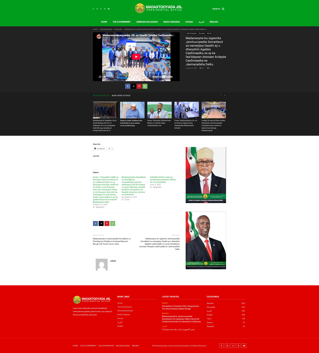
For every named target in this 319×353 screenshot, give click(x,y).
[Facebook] (93, 9)
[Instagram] (97, 9)
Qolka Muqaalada (106, 29)
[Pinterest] (139, 86)
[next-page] (225, 95)
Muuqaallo (118, 29)
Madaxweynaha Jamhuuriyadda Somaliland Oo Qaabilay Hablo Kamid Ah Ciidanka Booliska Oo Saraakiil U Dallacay (181, 319)
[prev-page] (221, 95)
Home (95, 29)
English (165, 303)
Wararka (209, 33)
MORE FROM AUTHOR (121, 95)
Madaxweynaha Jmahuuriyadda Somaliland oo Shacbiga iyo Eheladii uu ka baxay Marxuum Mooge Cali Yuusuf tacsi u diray (112, 241)
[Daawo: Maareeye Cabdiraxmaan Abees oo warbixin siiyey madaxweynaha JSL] (159, 110)
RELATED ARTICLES (101, 95)
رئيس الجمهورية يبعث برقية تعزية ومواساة (178, 329)
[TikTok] (101, 9)
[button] (219, 9)
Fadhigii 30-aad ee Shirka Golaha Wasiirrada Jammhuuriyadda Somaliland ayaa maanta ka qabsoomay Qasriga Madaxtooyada (213, 125)
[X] (104, 9)
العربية (164, 326)
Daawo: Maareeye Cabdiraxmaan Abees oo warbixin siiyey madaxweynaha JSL (159, 123)
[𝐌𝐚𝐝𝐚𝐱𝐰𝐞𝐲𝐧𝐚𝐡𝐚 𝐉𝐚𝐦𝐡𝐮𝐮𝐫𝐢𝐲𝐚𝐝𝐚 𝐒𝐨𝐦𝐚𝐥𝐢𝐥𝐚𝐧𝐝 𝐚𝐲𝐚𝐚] (132, 110)
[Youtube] (108, 9)
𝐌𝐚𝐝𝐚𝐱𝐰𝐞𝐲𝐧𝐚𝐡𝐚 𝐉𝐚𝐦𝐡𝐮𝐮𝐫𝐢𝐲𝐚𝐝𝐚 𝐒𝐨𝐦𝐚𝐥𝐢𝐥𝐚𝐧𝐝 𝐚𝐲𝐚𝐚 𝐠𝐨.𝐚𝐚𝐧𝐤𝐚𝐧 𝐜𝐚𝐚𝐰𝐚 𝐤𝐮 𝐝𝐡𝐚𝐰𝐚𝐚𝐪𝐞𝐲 (131, 123)
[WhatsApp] (144, 86)
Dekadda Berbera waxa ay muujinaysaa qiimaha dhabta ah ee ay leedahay (163, 179)
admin (113, 261)
